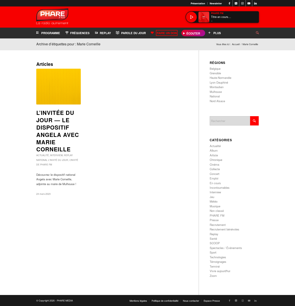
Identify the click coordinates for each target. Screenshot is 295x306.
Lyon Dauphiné (219, 82)
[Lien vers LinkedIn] (255, 3)
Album (214, 150)
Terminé (215, 266)
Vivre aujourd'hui (220, 271)
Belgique (215, 69)
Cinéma (214, 164)
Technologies (218, 257)
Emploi (214, 178)
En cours (215, 183)
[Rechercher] (254, 33)
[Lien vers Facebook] (229, 3)
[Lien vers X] (236, 3)
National (42, 160)
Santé (213, 238)
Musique (215, 206)
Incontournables (220, 188)
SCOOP (215, 243)
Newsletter (216, 3)
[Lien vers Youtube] (249, 3)
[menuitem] (198, 3)
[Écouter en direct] (191, 17)
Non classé (217, 211)
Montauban (217, 87)
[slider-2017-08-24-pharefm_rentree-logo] (52, 17)
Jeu (212, 197)
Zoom (213, 276)
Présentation (198, 3)
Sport (213, 252)
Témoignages (218, 262)
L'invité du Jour (58, 160)
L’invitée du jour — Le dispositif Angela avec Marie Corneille (57, 131)
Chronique (216, 160)
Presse (214, 220)
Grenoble (215, 73)
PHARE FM (217, 215)
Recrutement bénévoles (224, 229)
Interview (56, 155)
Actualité (42, 155)
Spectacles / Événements (226, 248)
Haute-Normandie (220, 78)
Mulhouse (216, 92)
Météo (213, 201)
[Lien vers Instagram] (242, 3)
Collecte (215, 169)
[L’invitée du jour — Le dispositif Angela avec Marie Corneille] (58, 87)
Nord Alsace (217, 101)
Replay (68, 155)
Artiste (214, 155)
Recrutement (218, 225)
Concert (214, 174)
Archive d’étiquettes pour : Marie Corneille (68, 43)
